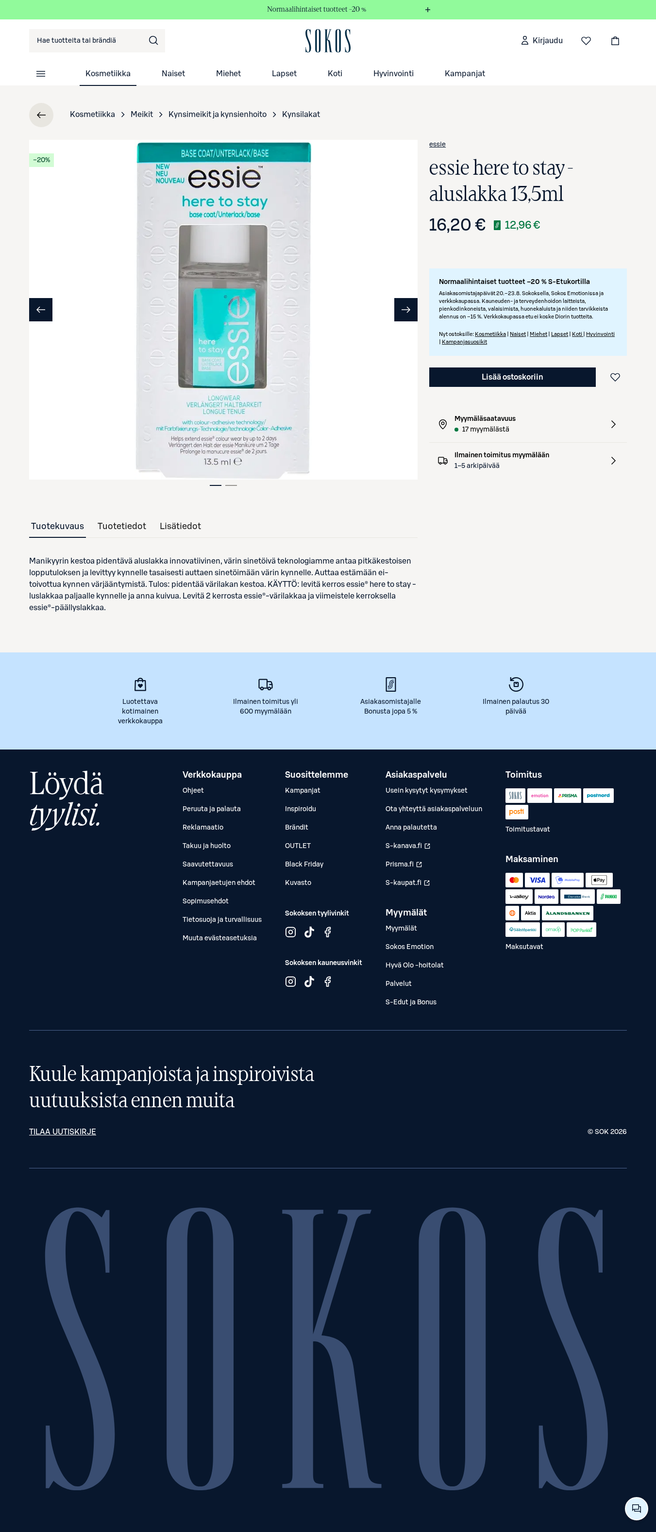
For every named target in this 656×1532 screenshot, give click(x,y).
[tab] (215, 485)
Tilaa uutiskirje (62, 1132)
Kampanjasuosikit (464, 342)
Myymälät (401, 928)
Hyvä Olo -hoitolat (415, 965)
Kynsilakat (301, 114)
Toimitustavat (527, 829)
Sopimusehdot (206, 901)
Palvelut (399, 984)
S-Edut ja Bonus (411, 1002)
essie (437, 144)
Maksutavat (524, 947)
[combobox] (97, 40)
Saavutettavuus (208, 864)
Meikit (142, 114)
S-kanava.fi (408, 848)
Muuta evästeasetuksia (220, 938)
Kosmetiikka (108, 74)
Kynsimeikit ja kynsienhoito (217, 114)
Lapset (284, 74)
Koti (335, 74)
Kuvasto (298, 883)
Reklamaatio (203, 827)
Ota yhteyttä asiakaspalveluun (434, 809)
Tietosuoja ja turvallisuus (222, 919)
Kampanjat (465, 74)
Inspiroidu (300, 809)
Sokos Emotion (410, 947)
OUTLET (298, 846)
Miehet (228, 74)
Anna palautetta (411, 827)
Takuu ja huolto (207, 846)
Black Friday (304, 864)
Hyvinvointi (393, 74)
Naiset (173, 74)
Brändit (296, 827)
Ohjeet (193, 790)
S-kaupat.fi (408, 885)
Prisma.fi (404, 867)
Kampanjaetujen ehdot (219, 883)
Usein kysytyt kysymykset (427, 790)
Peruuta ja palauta (212, 809)
